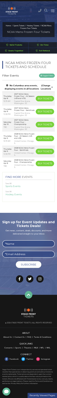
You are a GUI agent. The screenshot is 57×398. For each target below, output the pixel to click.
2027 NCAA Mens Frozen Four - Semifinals (24, 109)
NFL (42, 348)
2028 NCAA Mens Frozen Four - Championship (24, 161)
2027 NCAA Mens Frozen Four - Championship (21, 122)
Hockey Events (13, 194)
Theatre (27, 348)
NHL (48, 348)
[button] (46, 10)
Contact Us (19, 337)
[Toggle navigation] (52, 10)
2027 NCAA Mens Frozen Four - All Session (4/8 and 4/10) (24, 96)
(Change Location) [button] (46, 87)
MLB (36, 348)
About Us (7, 337)
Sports (18, 348)
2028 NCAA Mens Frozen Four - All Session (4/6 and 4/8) (24, 136)
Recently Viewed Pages (42, 395)
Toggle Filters (47, 76)
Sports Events (12, 186)
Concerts (8, 348)
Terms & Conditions (42, 337)
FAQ (29, 337)
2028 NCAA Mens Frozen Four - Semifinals (24, 149)
